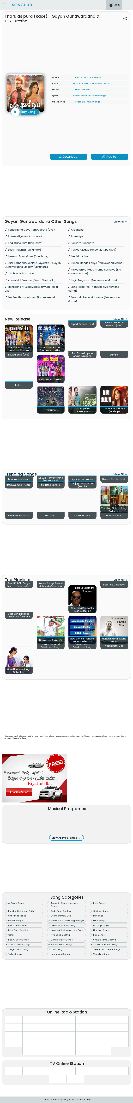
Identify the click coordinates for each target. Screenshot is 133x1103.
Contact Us (46, 1099)
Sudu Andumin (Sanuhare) (24, 250)
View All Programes (64, 838)
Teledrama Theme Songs (86, 101)
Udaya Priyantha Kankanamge (89, 95)
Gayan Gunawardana (85, 83)
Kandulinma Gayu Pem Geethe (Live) (31, 230)
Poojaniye (76, 236)
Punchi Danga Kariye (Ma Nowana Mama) (97, 263)
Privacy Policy (61, 1099)
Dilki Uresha (104, 83)
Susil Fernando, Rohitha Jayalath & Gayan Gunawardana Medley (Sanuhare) (33, 265)
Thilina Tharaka (81, 89)
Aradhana (77, 230)
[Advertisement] (66, 47)
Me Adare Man (79, 256)
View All (119, 221)
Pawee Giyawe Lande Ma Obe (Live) (93, 250)
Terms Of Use (85, 1099)
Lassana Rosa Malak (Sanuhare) (27, 256)
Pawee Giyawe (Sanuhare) (24, 236)
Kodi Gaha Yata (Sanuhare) (25, 243)
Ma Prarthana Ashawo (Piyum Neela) (31, 297)
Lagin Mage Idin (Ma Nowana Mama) (93, 280)
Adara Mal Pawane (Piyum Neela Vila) (31, 280)
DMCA (74, 1099)
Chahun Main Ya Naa (20, 273)
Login (117, 4)
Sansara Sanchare (82, 243)
